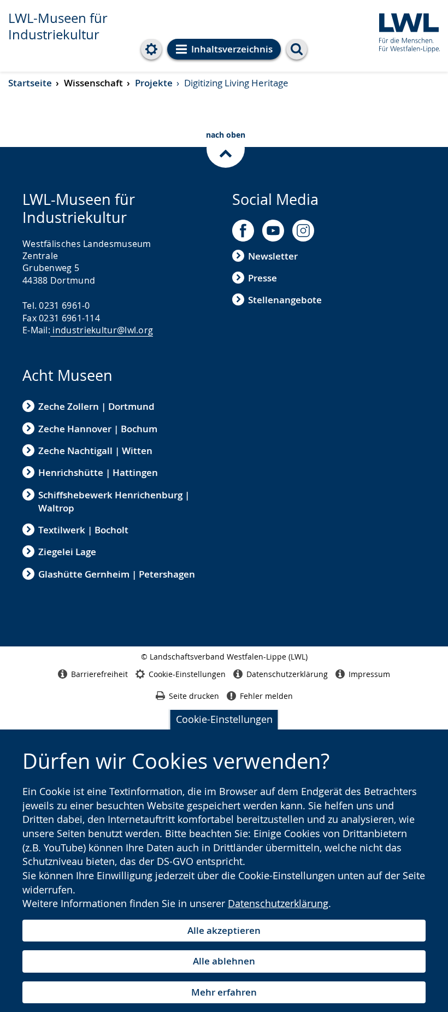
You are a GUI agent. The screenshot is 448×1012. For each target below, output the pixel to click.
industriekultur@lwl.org (102, 330)
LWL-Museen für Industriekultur (58, 26)
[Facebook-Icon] (243, 231)
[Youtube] (273, 231)
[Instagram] (303, 231)
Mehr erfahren (224, 992)
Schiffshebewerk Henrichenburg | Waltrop (114, 501)
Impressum (369, 674)
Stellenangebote (285, 299)
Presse (262, 278)
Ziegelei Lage (67, 551)
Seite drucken (194, 696)
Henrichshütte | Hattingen (98, 472)
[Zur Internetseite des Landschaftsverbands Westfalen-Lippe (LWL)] (405, 31)
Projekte (154, 83)
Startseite (30, 83)
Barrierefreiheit (99, 674)
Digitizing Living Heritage (236, 83)
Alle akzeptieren (224, 930)
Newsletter (273, 256)
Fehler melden (266, 696)
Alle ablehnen (224, 961)
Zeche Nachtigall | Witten (95, 450)
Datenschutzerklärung (278, 903)
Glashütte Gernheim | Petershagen (116, 574)
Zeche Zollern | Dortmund (96, 406)
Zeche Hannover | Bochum (97, 428)
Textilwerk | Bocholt (83, 529)
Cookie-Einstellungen (224, 719)
